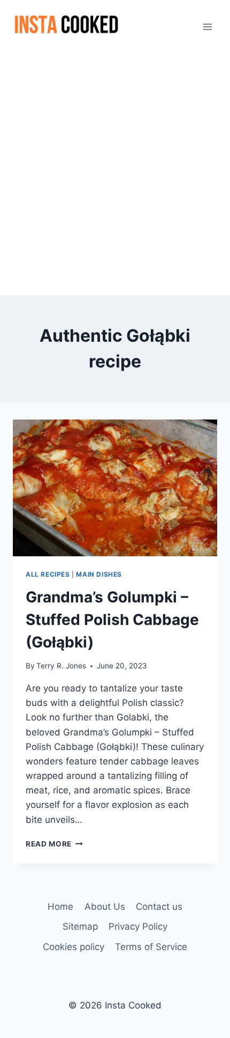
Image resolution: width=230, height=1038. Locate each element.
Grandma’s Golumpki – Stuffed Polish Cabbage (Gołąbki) (112, 619)
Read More (54, 844)
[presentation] (115, 487)
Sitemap (80, 926)
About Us (105, 906)
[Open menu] (207, 26)
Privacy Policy (138, 926)
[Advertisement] (115, 174)
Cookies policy (73, 946)
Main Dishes (99, 574)
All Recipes (48, 574)
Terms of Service (151, 946)
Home (60, 906)
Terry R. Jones (61, 665)
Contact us (159, 906)
